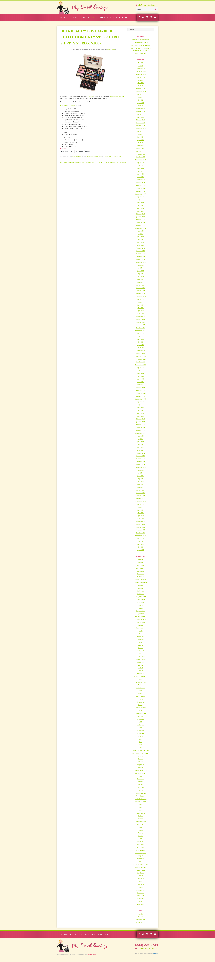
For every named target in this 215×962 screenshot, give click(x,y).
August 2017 (140, 265)
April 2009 (140, 550)
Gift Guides (83, 17)
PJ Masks (140, 790)
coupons (140, 625)
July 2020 (140, 165)
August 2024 (140, 77)
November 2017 (140, 257)
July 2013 (140, 405)
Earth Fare (140, 662)
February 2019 (140, 214)
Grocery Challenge (140, 708)
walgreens (140, 898)
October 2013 (140, 396)
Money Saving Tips (141, 770)
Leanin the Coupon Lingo (141, 750)
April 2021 (140, 140)
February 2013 (140, 419)
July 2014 (140, 370)
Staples (140, 856)
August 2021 (140, 131)
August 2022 (140, 114)
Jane (140, 728)
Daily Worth (140, 639)
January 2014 (140, 387)
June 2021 (140, 137)
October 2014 (140, 362)
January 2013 (140, 422)
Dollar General (140, 656)
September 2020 (140, 160)
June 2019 (140, 202)
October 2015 (140, 328)
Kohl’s (140, 748)
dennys (140, 645)
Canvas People (140, 599)
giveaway (140, 699)
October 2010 (140, 499)
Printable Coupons (140, 799)
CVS (140, 634)
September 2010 (140, 501)
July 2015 (140, 336)
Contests (140, 605)
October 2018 (140, 225)
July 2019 (140, 200)
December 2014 (140, 356)
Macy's (140, 762)
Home (60, 17)
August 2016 (140, 299)
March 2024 (140, 86)
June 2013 (140, 407)
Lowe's (140, 759)
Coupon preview (140, 617)
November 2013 (140, 393)
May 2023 (140, 100)
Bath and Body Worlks (141, 582)
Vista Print (140, 896)
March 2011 (140, 484)
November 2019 (140, 188)
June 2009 (140, 544)
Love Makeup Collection (116, 96)
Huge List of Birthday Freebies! (140, 45)
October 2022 (140, 111)
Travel (140, 887)
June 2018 (140, 237)
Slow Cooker (140, 847)
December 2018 (140, 219)
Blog (101, 17)
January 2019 (140, 217)
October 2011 (140, 464)
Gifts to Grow (140, 696)
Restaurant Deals (140, 822)
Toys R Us (140, 884)
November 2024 (140, 71)
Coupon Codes (140, 614)
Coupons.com (140, 628)
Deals (73, 156)
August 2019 (140, 197)
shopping (140, 841)
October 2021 (140, 126)
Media (118, 17)
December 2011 (140, 459)
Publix (140, 804)
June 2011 (140, 476)
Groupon (140, 711)
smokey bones (140, 850)
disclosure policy (111, 49)
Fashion (140, 685)
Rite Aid (140, 833)
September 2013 (140, 399)
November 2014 (140, 359)
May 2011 (140, 479)
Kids (140, 742)
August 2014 (140, 368)
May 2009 (140, 547)
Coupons (74, 17)
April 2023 (140, 103)
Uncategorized (140, 890)
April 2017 (140, 276)
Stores (93, 17)
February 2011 (140, 487)
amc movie (140, 565)
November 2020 (140, 154)
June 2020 (140, 168)
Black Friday (140, 591)
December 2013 (140, 390)
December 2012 (140, 424)
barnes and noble (140, 579)
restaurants (140, 824)
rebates (140, 810)
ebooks (140, 665)
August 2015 (140, 333)
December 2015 (140, 322)
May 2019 (140, 205)
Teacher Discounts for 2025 (140, 42)
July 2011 (140, 473)
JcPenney (140, 736)
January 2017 (140, 285)
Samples (140, 836)
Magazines (140, 765)
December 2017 (140, 254)
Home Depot (140, 716)
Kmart (140, 745)
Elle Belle (140, 668)
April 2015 (140, 345)
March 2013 (140, 416)
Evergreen (140, 673)
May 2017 (140, 274)
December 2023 (140, 89)
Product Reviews (140, 802)
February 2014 (140, 385)
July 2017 (140, 268)
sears (140, 839)
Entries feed (140, 917)
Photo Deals (140, 787)
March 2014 (140, 382)
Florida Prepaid (140, 688)
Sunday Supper (140, 870)
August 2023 (140, 94)
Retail (76, 156)
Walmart (140, 901)
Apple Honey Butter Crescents (115, 162)
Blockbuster (140, 594)
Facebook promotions (140, 676)
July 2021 (140, 134)
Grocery (140, 705)
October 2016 (140, 294)
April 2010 (140, 516)
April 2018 (140, 242)
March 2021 (140, 143)
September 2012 (140, 433)
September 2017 (140, 262)
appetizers (140, 571)
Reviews (140, 830)
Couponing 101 (140, 622)
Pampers (140, 784)
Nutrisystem (140, 779)
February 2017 (140, 282)
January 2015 (140, 353)
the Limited (140, 878)
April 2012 (140, 447)
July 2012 (140, 439)
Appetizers (140, 574)
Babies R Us (140, 577)
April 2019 (140, 208)
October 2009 (140, 533)
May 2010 (140, 513)
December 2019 (140, 185)
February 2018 (140, 248)
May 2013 (140, 410)
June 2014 (140, 373)
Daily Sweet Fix (140, 636)
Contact (125, 17)
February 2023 (140, 108)
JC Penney (140, 730)
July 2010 (140, 507)
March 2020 (140, 177)
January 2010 (140, 524)
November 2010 (140, 496)
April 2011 (140, 481)
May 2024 (140, 83)
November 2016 (140, 291)
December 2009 (140, 527)
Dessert (140, 648)
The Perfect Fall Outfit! (141, 53)
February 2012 (140, 453)
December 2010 (140, 493)
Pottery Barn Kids (140, 793)
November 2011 (140, 462)
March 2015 (140, 348)
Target (140, 876)
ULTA (91, 96)
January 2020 (140, 182)
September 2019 (140, 194)
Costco (140, 608)
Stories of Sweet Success (140, 864)
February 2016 (140, 316)
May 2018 (140, 239)
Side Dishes (140, 844)
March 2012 (140, 450)
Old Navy (140, 782)
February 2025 (140, 69)
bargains (89, 156)
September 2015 (140, 331)
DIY (140, 654)
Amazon (140, 560)
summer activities (140, 867)
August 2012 (140, 436)
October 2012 (140, 430)
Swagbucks (140, 873)
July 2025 (140, 66)
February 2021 (140, 146)
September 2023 (140, 91)
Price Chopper (140, 796)
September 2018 (140, 228)
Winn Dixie (140, 904)
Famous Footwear (140, 682)
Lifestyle (140, 756)
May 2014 (140, 376)
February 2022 (140, 120)
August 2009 (140, 538)
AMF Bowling (140, 568)
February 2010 (140, 521)
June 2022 (140, 117)
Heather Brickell (117, 156)
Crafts (140, 631)
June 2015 (140, 339)
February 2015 (140, 351)
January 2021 (140, 148)
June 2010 (140, 510)
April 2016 (140, 311)
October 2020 (140, 157)
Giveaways (140, 702)
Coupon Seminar (140, 619)
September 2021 (140, 128)
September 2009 (140, 536)
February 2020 (140, 180)
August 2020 (140, 163)
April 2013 (140, 413)
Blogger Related (140, 597)
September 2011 (140, 467)
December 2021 (140, 123)
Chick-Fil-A (140, 602)
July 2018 (140, 234)
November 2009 (140, 530)
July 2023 (140, 97)
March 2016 (140, 313)
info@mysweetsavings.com (148, 5)
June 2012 (140, 442)
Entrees (140, 671)
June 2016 (140, 305)
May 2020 (140, 171)
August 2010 (140, 504)
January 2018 (140, 251)
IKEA (140, 722)
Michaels (140, 767)
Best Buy (140, 588)
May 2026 (140, 63)
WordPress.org (140, 922)
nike (140, 776)
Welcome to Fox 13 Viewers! (140, 40)
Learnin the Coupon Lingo (140, 753)
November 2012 (140, 427)
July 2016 (140, 302)
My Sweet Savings (140, 773)
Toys (140, 881)
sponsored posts (140, 853)
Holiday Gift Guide (140, 713)
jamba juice (140, 725)
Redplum (140, 819)
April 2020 (140, 174)
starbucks (140, 859)
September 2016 (140, 296)
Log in (141, 914)
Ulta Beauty (99, 156)
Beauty (140, 585)
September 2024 (140, 74)
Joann (140, 739)
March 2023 (140, 106)
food (140, 691)
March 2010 (140, 518)
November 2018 (140, 222)
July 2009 (140, 541)
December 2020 (140, 151)
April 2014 (140, 379)
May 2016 (140, 308)
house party (140, 719)
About (66, 17)
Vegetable (140, 893)
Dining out (140, 651)
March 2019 (140, 211)
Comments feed (140, 920)
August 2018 (140, 231)
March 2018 (140, 245)
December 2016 (140, 288)
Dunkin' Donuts (141, 659)
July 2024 (140, 80)
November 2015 (140, 325)
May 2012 (140, 444)
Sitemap (89, 954)
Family (141, 679)
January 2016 (140, 319)
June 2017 (140, 271)
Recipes (109, 17)
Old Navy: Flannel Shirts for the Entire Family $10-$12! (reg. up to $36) (83, 162)
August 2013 (140, 402)
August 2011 (140, 470)
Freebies (140, 693)
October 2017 (140, 259)
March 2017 (140, 279)
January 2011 (140, 490)
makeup (94, 156)
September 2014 (140, 365)
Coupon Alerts (140, 611)
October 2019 (140, 191)
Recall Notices (140, 813)
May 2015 (140, 342)
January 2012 (140, 456)
